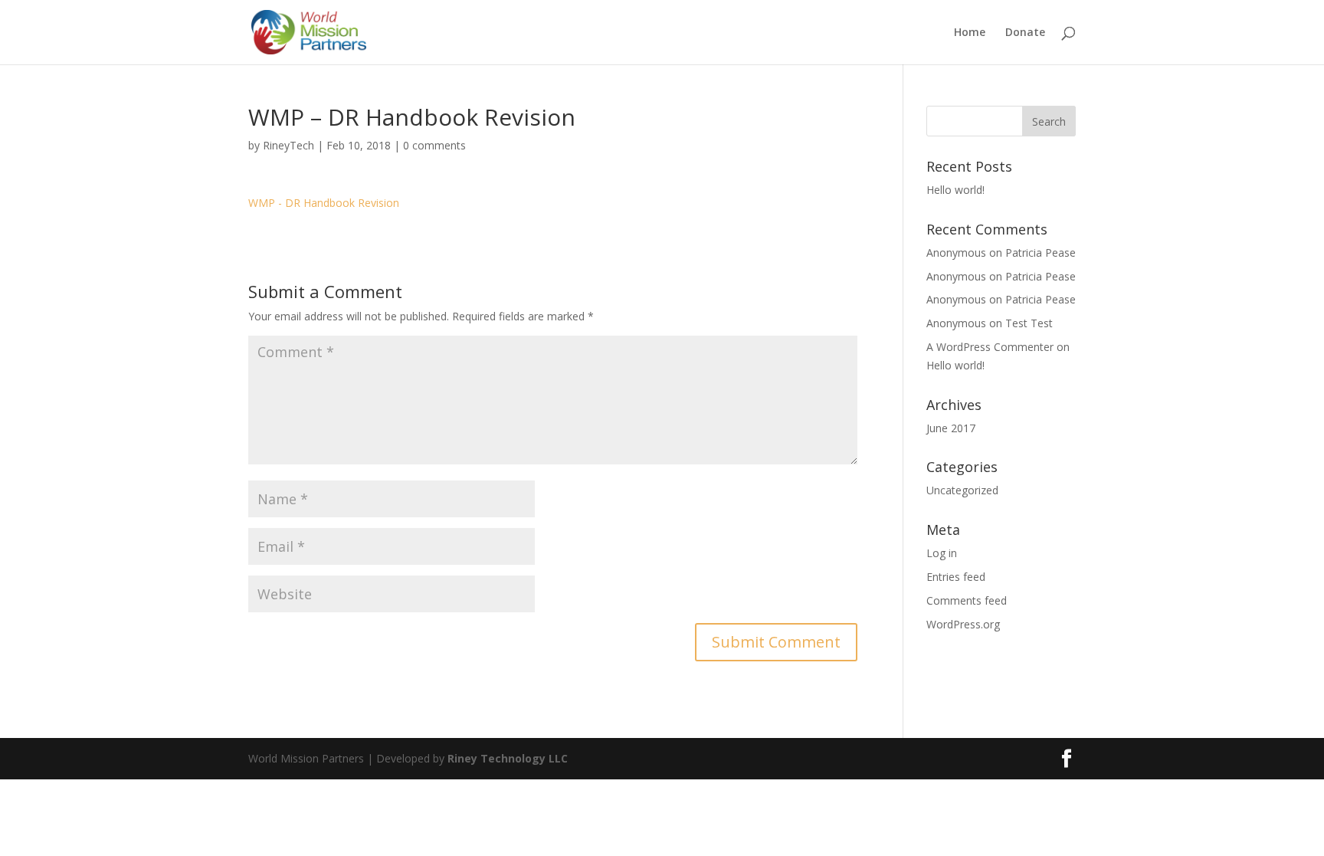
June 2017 (950, 428)
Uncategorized (962, 490)
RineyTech (288, 145)
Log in (941, 553)
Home (969, 33)
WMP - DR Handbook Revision (323, 202)
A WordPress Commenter (990, 346)
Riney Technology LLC (506, 758)
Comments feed (966, 600)
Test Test (1029, 323)
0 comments (434, 145)
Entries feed (955, 576)
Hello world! (955, 189)
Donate (1025, 33)
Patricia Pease (1040, 252)
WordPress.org (963, 624)
